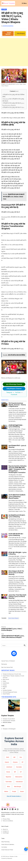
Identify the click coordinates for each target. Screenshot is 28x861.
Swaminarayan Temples (9, 720)
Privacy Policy (6, 819)
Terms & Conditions (8, 820)
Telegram (9, 392)
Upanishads (6, 683)
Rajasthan (8, 776)
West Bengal (17, 786)
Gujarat (7, 762)
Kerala (8, 772)
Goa (21, 757)
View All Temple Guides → (14, 796)
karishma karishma (8, 26)
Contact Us (6, 831)
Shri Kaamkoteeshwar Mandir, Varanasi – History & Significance (17, 404)
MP (15, 772)
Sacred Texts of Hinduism (8, 661)
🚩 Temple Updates (8, 33)
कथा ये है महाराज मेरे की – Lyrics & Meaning (17, 446)
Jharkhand (9, 767)
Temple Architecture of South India (12, 674)
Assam (22, 791)
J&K (14, 757)
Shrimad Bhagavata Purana (10, 692)
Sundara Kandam (7, 690)
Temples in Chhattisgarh (9, 728)
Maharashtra (18, 776)
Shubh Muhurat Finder (7, 849)
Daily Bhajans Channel (14, 388)
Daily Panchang (5, 841)
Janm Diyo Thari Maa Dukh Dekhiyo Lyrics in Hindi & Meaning (17, 596)
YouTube (18, 392)
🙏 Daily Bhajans (20, 33)
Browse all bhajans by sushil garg (10, 378)
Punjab (14, 791)
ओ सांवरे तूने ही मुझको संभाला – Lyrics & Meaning (16, 426)
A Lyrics (4, 9)
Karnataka (19, 767)
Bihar (8, 786)
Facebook (14, 394)
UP (21, 772)
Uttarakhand (19, 781)
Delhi (7, 757)
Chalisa (5, 685)
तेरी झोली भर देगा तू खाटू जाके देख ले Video (13, 107)
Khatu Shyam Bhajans (14, 618)
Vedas (4, 681)
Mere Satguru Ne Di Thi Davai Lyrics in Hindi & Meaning (16, 572)
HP (22, 762)
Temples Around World (9, 718)
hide (17, 91)
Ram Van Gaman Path (7, 667)
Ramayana (4, 664)
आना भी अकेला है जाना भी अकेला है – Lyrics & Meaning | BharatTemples (17, 496)
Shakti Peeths (6, 693)
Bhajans (5, 686)
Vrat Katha (4, 847)
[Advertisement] (14, 52)
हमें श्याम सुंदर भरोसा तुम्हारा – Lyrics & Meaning (18, 553)
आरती (4, 688)
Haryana (15, 762)
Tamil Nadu (9, 781)
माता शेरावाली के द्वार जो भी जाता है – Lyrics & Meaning (17, 516)
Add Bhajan (6, 833)
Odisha (6, 791)
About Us (5, 829)
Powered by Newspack (6, 858)
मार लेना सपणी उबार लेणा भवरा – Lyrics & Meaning (16, 534)
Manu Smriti (6, 679)
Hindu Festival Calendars (7, 844)
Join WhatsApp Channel (14, 384)
